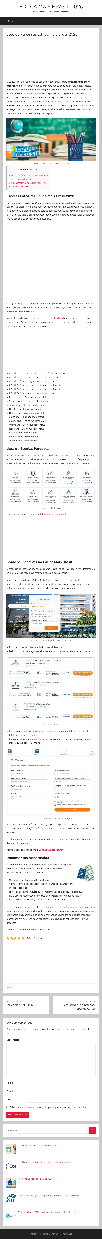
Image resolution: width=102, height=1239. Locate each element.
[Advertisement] (51, 59)
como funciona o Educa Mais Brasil (77, 907)
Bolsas (13, 987)
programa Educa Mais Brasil (49, 318)
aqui (77, 580)
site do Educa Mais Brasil (64, 455)
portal (74, 322)
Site (8, 1099)
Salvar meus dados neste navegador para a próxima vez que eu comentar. (48, 1107)
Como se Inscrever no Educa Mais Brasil (27, 183)
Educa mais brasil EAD (51, 849)
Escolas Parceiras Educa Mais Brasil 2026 (28, 175)
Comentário (13, 1039)
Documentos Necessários (20, 186)
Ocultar (33, 169)
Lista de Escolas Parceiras (20, 179)
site (10, 915)
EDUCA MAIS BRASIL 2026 (51, 6)
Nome (10, 1082)
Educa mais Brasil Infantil (53, 514)
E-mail (10, 1091)
